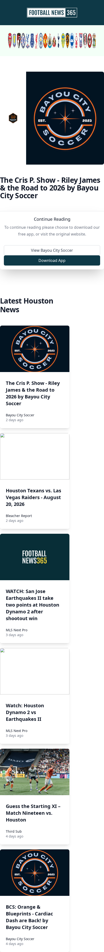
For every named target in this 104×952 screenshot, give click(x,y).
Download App (52, 260)
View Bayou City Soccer (52, 250)
